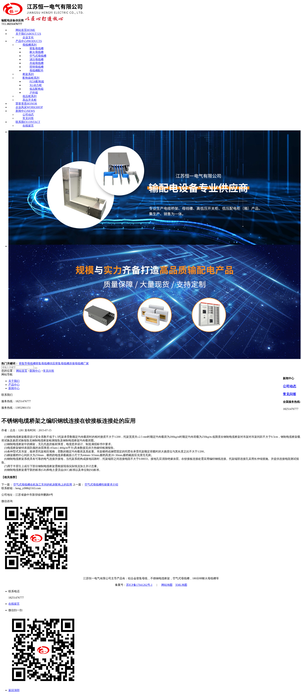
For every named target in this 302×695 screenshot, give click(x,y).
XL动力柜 (36, 85)
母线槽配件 (37, 70)
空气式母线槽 (38, 55)
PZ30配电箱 (37, 81)
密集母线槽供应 (45, 363)
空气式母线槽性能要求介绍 (101, 484)
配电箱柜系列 (31, 77)
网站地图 (166, 584)
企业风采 (29, 107)
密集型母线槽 (27, 363)
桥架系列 (28, 74)
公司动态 (28, 114)
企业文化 (28, 37)
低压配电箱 (37, 88)
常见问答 (28, 118)
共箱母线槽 (37, 63)
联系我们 (28, 121)
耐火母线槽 (37, 52)
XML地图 (181, 584)
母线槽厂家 (82, 363)
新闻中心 (25, 110)
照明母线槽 (37, 66)
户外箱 (34, 92)
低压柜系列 (30, 96)
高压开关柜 (30, 99)
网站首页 (25, 30)
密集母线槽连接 (65, 363)
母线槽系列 (30, 44)
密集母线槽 (37, 48)
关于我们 (28, 33)
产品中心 (29, 41)
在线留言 (28, 125)
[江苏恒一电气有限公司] (43, 14)
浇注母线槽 (37, 59)
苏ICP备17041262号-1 (139, 584)
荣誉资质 (26, 103)
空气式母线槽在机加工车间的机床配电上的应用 (42, 484)
